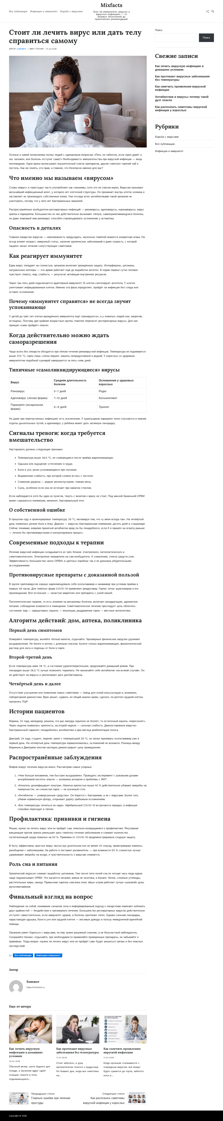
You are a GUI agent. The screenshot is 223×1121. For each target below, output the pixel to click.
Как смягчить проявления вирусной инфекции (121, 1050)
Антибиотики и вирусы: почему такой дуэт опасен (182, 98)
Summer (21, 49)
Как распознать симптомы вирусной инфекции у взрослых (181, 108)
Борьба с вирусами (71, 11)
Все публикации (18, 11)
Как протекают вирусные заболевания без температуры (77, 1050)
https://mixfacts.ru (35, 987)
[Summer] (16, 987)
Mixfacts (111, 5)
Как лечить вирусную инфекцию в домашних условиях (26, 1052)
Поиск (158, 30)
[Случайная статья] (207, 11)
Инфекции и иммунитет (43, 11)
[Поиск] (213, 11)
